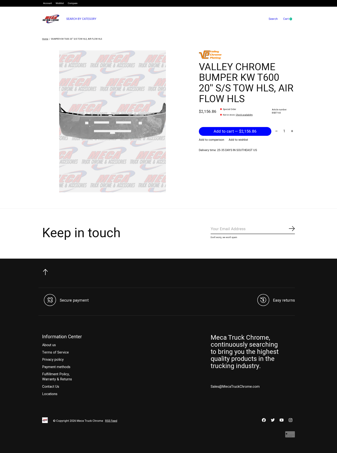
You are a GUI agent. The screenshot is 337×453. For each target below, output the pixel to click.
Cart (289, 19)
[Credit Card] (290, 436)
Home (45, 39)
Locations (49, 394)
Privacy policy (53, 359)
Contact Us (50, 386)
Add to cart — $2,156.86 (235, 131)
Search (273, 19)
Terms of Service (55, 352)
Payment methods (56, 366)
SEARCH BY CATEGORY (81, 19)
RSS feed (111, 421)
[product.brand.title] (247, 54)
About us (49, 345)
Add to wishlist (238, 140)
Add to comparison (211, 140)
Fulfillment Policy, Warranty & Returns (57, 377)
